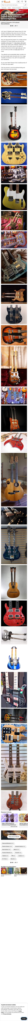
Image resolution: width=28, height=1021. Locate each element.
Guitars (9, 7)
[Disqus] (14, 895)
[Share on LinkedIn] (11, 26)
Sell (18, 1)
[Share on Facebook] (12, 26)
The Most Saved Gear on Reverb (6, 875)
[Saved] (22, 1)
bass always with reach (20, 43)
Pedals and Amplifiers (16, 7)
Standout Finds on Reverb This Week (20, 875)
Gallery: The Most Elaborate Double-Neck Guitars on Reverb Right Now (12, 17)
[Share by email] (17, 26)
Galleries (5, 855)
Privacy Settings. (7, 1014)
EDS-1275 (17, 49)
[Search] (25, 4)
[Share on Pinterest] (15, 26)
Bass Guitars (6, 849)
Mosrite (13, 858)
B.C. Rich (5, 858)
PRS (13, 855)
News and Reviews (5, 23)
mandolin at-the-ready (6, 43)
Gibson (16, 849)
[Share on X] (14, 26)
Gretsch (18, 852)
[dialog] (14, 1012)
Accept (24, 1018)
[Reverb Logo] (7, 2)
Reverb (17, 22)
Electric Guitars (7, 846)
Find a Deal (4, 7)
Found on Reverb (7, 852)
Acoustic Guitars (20, 846)
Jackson (21, 855)
